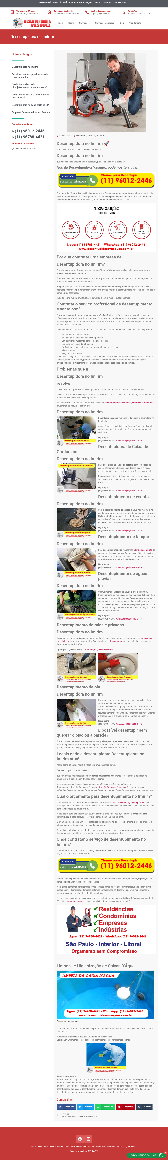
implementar (116, 641)
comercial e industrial (142, 402)
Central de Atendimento (101, 11)
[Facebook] (80, 1139)
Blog (122, 23)
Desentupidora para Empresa (111, 787)
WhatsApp (132, 11)
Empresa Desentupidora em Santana (31, 112)
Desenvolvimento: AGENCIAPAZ (84, 1151)
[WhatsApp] (124, 12)
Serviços (83, 23)
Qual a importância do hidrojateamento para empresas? (29, 86)
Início (60, 23)
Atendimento (135, 23)
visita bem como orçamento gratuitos (128, 802)
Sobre (71, 23)
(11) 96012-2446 (134, 440)
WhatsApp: (121, 440)
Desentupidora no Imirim (25, 66)
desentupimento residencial (118, 402)
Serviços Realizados (104, 23)
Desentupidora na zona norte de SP (30, 105)
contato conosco (76, 901)
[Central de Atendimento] (87, 12)
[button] (66, 1107)
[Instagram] (88, 1139)
